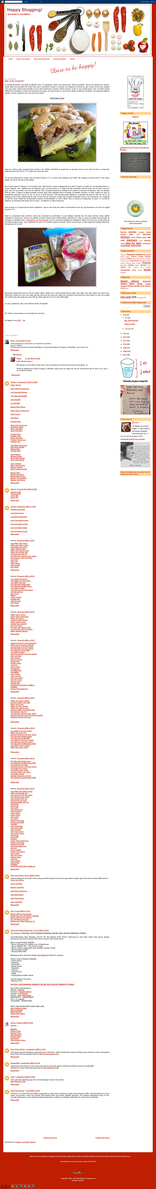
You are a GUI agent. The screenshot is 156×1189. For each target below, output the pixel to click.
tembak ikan (15, 599)
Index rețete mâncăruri (42, 59)
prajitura (147, 240)
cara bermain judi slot (19, 554)
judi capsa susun (17, 832)
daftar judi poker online (19, 545)
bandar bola (15, 661)
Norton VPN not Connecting (21, 914)
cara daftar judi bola (18, 583)
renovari (124, 286)
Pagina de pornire (50, 1138)
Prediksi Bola (16, 1037)
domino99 (14, 808)
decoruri (147, 234)
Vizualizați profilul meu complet (133, 439)
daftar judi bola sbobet (19, 706)
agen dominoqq (17, 810)
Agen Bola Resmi (17, 895)
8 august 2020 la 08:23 (24, 1023)
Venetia (140, 270)
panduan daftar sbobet (19, 620)
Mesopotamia (144, 260)
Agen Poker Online (18, 1014)
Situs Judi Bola (16, 884)
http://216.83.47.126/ (18, 1082)
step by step (133, 243)
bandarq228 (15, 1063)
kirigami (130, 286)
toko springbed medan (19, 524)
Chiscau (134, 256)
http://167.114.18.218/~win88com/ (23, 866)
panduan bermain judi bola (21, 776)
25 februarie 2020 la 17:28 (26, 507)
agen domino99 (16, 828)
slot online (15, 567)
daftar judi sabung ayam (20, 551)
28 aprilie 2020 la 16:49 (25, 728)
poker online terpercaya (19, 617)
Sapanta (131, 265)
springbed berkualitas (19, 517)
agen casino (15, 854)
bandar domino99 (17, 822)
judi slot (14, 848)
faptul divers (130, 281)
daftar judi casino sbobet (20, 701)
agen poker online (17, 833)
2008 (125, 351)
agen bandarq (16, 811)
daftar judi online (17, 618)
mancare (132, 240)
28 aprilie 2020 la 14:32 (25, 612)
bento (148, 232)
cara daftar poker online (20, 770)
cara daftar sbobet (17, 774)
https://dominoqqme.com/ (49, 1054)
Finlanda (148, 256)
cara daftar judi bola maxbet (21, 731)
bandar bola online (18, 852)
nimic (127, 288)
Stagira (136, 267)
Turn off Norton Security (20, 919)
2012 (125, 337)
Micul (13, 341)
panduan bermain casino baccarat (23, 643)
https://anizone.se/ (17, 1091)
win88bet (14, 687)
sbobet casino (16, 663)
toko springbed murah (19, 531)
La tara (126, 260)
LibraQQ (14, 824)
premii (123, 288)
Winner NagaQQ (17, 1010)
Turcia (134, 270)
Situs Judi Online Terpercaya (21, 930)
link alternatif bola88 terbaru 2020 (23, 744)
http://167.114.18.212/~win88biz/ (22, 685)
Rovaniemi (124, 265)
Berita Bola (15, 1038)
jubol (13, 1077)
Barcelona (147, 254)
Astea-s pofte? (129, 324)
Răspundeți (15, 350)
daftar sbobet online (18, 549)
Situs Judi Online (17, 875)
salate (123, 243)
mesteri (148, 284)
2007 (125, 355)
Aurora (13, 1023)
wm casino (15, 594)
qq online (14, 819)
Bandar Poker (16, 1031)
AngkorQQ (15, 804)
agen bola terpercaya (18, 846)
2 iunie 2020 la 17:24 (22, 911)
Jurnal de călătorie (59, 59)
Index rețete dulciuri (23, 59)
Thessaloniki (125, 270)
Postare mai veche (102, 1138)
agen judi (14, 562)
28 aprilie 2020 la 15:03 (25, 640)
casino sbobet (16, 597)
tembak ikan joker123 (19, 624)
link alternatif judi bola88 (20, 650)
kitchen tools (141, 237)
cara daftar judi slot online (20, 581)
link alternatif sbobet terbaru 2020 (23, 778)
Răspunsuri (17, 354)
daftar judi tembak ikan (19, 552)
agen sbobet (15, 565)
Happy (19, 358)
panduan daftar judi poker (20, 703)
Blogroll (72, 59)
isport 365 (14, 496)
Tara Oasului (146, 267)
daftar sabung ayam (18, 622)
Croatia (140, 256)
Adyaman (123, 254)
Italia (134, 258)
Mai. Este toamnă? (14, 81)
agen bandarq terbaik (19, 1008)
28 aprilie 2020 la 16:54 (25, 758)
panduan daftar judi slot (20, 802)
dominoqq (14, 806)
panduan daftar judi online (21, 772)
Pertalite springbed (18, 509)
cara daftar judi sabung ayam (22, 791)
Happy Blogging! (24, 9)
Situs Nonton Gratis (18, 1040)
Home (11, 59)
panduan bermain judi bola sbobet (24, 654)
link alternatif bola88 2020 (20, 738)
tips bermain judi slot (19, 712)
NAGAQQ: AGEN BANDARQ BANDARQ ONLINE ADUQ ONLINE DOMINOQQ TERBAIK (42, 984)
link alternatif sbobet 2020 (20, 584)
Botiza (128, 256)
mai (126, 318)
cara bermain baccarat (19, 579)
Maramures (136, 260)
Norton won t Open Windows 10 (22, 921)
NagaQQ (21, 990)
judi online (15, 603)
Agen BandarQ (42, 955)
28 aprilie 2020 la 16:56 (25, 789)
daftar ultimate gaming (19, 631)
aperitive (132, 232)
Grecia (129, 258)
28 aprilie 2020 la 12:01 (25, 540)
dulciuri (125, 237)
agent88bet (15, 672)
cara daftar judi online (19, 547)
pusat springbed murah (19, 520)
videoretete (136, 246)
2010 (125, 344)
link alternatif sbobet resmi (21, 761)
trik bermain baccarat (19, 801)
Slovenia (143, 265)
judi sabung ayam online (20, 797)
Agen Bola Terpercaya (19, 891)
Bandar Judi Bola (17, 887)
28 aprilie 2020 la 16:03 (25, 698)
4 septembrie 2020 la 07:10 (30, 1063)
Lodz (129, 260)
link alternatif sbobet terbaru (21, 736)
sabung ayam (16, 601)
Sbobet (13, 382)
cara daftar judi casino (19, 543)
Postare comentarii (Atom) (25, 1142)
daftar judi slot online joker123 (22, 645)
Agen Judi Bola (16, 902)
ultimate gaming (17, 592)
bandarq (14, 839)
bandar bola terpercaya (19, 689)
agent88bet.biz (16, 671)
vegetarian (125, 246)
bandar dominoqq (17, 821)
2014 (125, 315)
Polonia (138, 263)
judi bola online (17, 678)
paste (141, 240)
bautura (141, 232)
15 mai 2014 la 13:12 (23, 341)
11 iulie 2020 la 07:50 (41, 930)
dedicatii (148, 286)
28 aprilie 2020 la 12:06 (25, 576)
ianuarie (128, 329)
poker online (15, 563)
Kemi (138, 258)
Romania (146, 263)
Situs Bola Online (17, 898)
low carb (126, 296)
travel (147, 269)
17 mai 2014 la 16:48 (32, 358)
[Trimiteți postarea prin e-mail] (23, 320)
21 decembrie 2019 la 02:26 (27, 489)
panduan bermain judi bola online (23, 735)
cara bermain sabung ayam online (23, 556)
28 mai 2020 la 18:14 (32, 875)
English (123, 232)
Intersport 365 (16, 492)
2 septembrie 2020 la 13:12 (35, 1049)
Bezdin (123, 256)
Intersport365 (15, 494)
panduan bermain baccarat (21, 717)
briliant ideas (127, 234)
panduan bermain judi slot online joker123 (27, 715)
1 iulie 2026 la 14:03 (32, 1091)
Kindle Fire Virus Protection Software (25, 916)
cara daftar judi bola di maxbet (22, 740)
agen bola (14, 560)
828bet (13, 595)
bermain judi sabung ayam (21, 627)
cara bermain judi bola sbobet (22, 647)
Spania (123, 267)
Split (129, 267)
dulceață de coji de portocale (38, 220)
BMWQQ (14, 1029)
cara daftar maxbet (17, 588)
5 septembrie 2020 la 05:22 (25, 1077)
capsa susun (15, 813)
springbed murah (17, 513)
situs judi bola (16, 656)
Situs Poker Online (18, 1049)
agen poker (15, 817)
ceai (138, 234)
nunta (142, 286)
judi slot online (16, 626)
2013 (125, 333)
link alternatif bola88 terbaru (21, 586)
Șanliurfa (123, 272)
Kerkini (142, 258)
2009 (125, 348)
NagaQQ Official (25, 992)
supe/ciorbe (146, 243)
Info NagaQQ (23, 994)
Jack (12, 911)
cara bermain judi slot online (21, 558)
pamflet (137, 286)
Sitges (137, 265)
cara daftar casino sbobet (20, 746)
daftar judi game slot (18, 733)
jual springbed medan (19, 528)
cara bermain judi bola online (22, 590)
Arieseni (139, 254)
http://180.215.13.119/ (51, 1068)
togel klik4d (15, 863)
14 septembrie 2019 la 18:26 (27, 382)
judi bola (14, 665)
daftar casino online (18, 615)
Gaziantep (124, 258)
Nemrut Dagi (131, 263)
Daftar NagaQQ (16, 1012)
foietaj (133, 237)
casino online (16, 676)
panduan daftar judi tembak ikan (23, 710)
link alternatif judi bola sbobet (22, 649)
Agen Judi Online (24, 995)
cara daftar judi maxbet (19, 765)
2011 (125, 341)
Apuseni (130, 254)
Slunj (149, 265)
